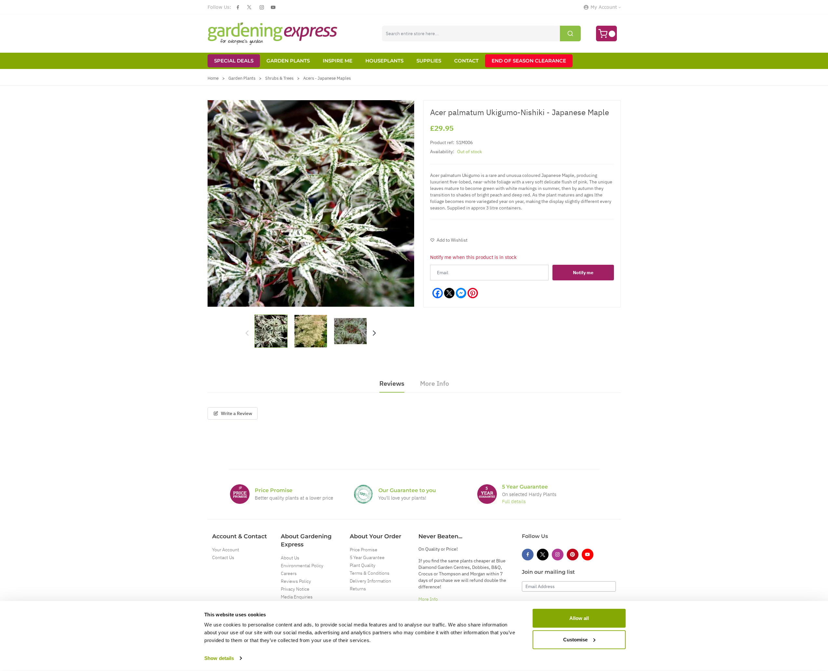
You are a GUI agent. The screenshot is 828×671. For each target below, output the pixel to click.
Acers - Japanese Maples (327, 78)
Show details (219, 658)
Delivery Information (370, 581)
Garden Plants (288, 61)
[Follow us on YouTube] (273, 7)
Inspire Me (337, 61)
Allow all (579, 618)
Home (213, 78)
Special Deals (233, 61)
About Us (290, 558)
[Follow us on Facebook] (238, 7)
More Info (428, 599)
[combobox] (481, 33)
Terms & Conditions (369, 573)
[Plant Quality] (363, 494)
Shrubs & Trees (279, 78)
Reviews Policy (296, 581)
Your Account (225, 550)
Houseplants (384, 61)
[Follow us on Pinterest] (572, 554)
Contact (466, 61)
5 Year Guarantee (367, 557)
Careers (289, 573)
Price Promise (363, 550)
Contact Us (223, 557)
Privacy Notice (295, 589)
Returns (358, 589)
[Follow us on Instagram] (261, 7)
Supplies (428, 61)
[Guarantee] (487, 494)
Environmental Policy (302, 566)
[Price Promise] (240, 494)
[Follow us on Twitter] (249, 7)
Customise (575, 639)
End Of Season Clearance (529, 61)
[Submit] (570, 33)
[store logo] (273, 33)
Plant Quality (362, 565)
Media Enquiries (297, 597)
